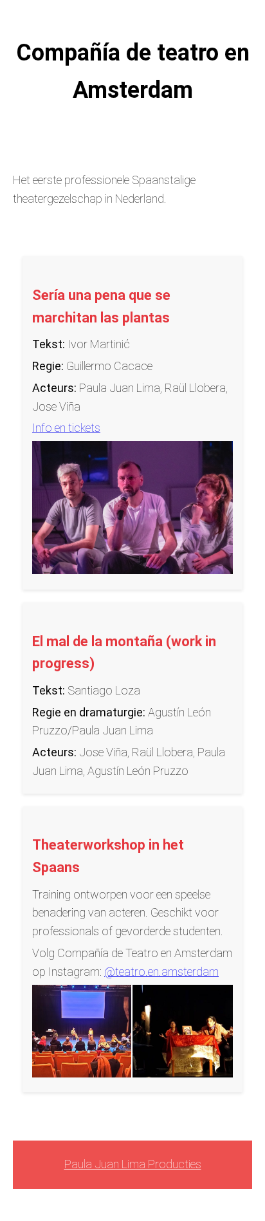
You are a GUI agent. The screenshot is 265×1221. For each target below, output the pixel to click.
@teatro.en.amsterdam (161, 971)
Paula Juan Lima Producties (132, 1164)
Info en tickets (66, 427)
